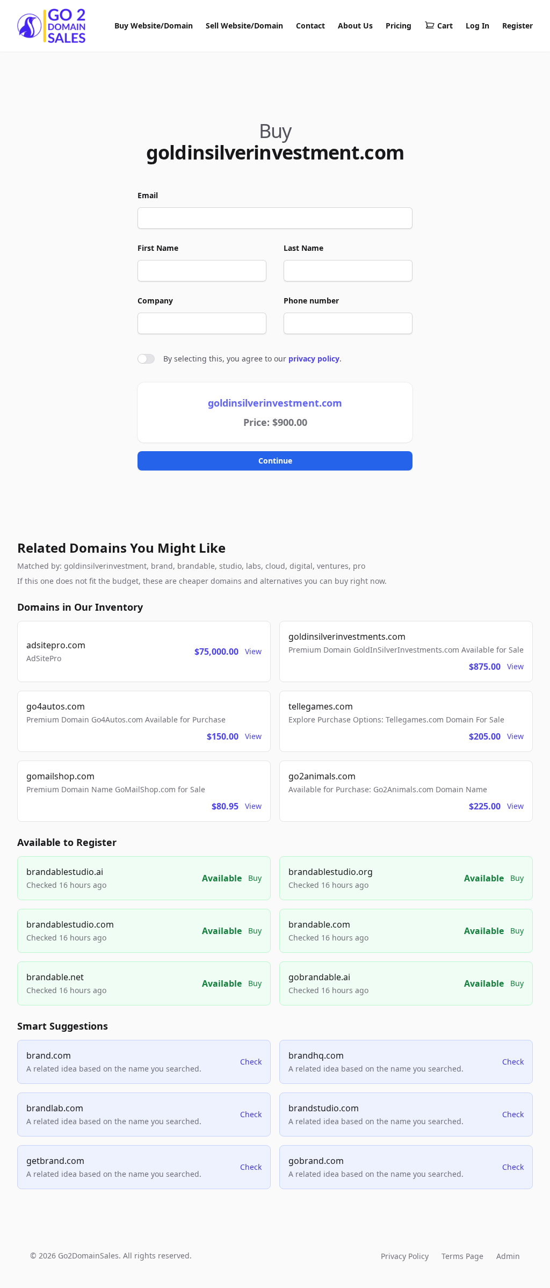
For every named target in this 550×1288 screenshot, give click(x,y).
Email (148, 195)
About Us (355, 25)
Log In (477, 25)
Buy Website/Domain (153, 25)
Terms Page (462, 1256)
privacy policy (313, 358)
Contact (310, 25)
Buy (255, 878)
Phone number (311, 300)
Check (251, 1062)
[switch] (146, 359)
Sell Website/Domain (244, 25)
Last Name (303, 248)
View (253, 651)
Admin (508, 1256)
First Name (158, 248)
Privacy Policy (405, 1256)
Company (155, 300)
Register (517, 25)
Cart (445, 25)
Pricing (398, 25)
